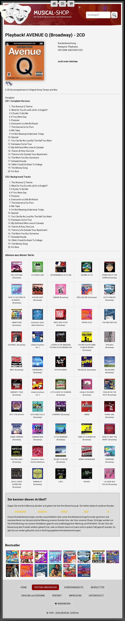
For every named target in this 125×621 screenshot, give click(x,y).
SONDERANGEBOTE (73, 587)
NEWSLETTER (97, 587)
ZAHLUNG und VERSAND (33, 595)
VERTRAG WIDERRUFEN (45, 587)
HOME (24, 587)
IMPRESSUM (75, 595)
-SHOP (51, 12)
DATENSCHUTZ (96, 595)
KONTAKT (57, 595)
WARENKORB (63, 603)
